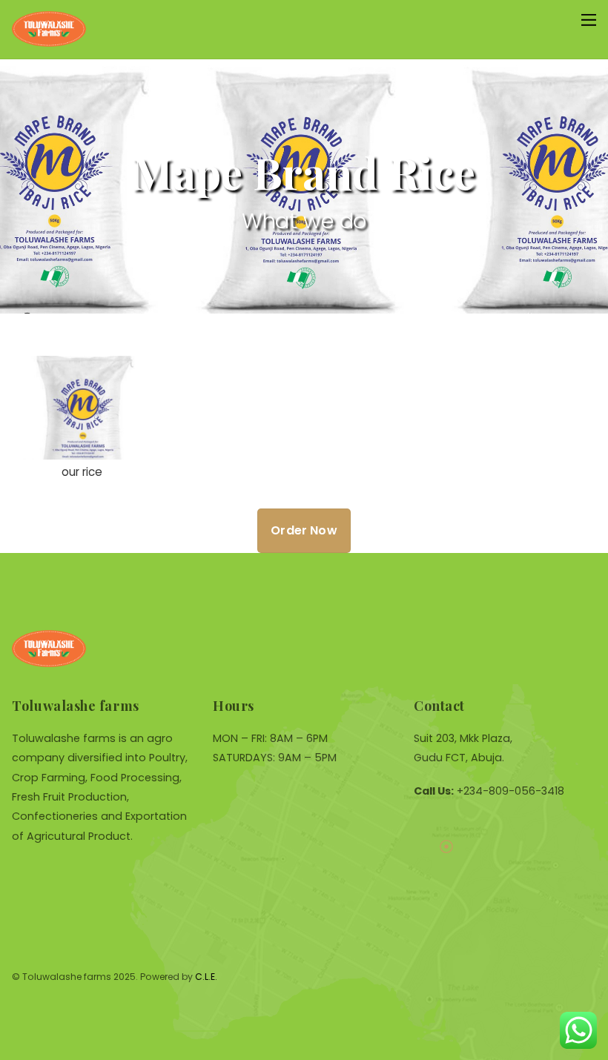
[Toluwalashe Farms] (49, 40)
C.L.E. (206, 976)
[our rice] (81, 449)
